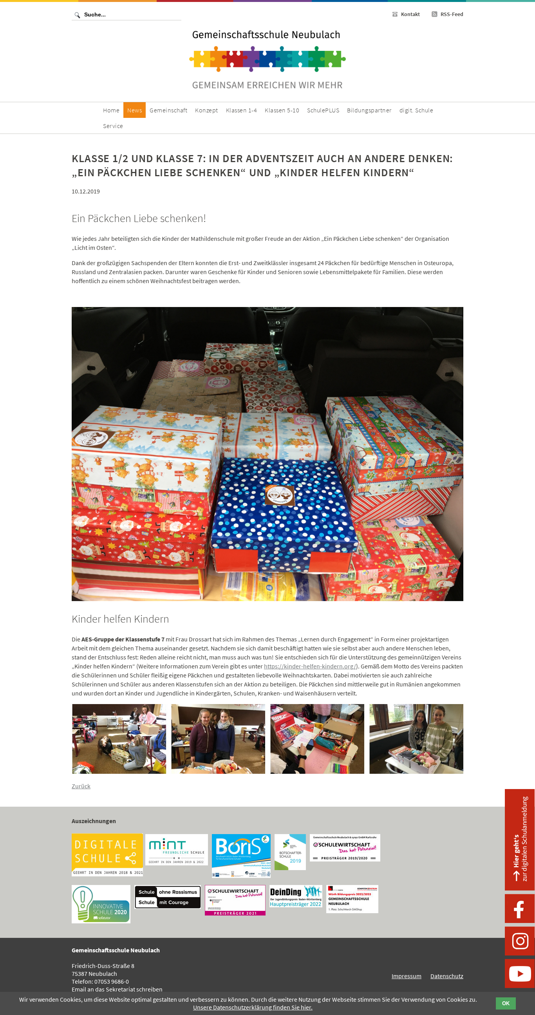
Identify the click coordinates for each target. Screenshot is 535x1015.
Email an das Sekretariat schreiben (117, 989)
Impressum (406, 976)
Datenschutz (446, 976)
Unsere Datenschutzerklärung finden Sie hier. (253, 1007)
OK (506, 1003)
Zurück (81, 786)
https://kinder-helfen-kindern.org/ (310, 666)
